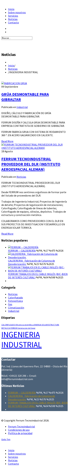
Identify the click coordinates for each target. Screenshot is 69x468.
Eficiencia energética (25, 324)
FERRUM (14, 328)
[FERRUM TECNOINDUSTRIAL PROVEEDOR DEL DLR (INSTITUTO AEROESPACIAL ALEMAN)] (34, 148)
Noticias (13, 69)
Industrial (22, 107)
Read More (7, 141)
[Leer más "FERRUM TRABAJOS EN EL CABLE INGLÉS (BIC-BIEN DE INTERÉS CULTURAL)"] (38, 270)
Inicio (11, 65)
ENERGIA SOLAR (41, 324)
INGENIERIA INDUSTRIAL (21, 339)
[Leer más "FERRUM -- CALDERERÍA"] (23, 247)
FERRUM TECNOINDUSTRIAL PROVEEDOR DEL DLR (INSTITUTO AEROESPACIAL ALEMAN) (30, 164)
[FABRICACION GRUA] (14, 83)
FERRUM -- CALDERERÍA (22, 250)
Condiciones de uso (19, 429)
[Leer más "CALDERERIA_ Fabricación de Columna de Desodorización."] (38, 257)
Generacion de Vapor (26, 328)
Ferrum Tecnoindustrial (21, 426)
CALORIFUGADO (8, 324)
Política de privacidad (20, 433)
